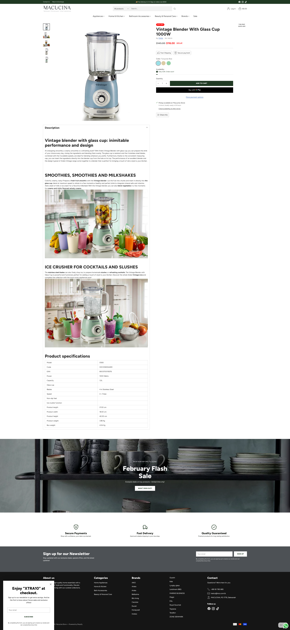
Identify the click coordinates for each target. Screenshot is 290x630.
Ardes (134, 590)
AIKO (134, 583)
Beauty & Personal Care (103, 594)
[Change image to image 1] (46, 26)
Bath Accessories (100, 590)
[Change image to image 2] (46, 35)
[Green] (169, 63)
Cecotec (135, 602)
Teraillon (173, 613)
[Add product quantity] (166, 83)
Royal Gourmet (175, 605)
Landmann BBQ (175, 589)
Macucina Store (61, 624)
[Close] (50, 584)
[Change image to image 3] (46, 43)
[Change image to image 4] (46, 51)
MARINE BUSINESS (177, 593)
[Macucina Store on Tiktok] (246, 2)
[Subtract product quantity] (158, 83)
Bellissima (135, 594)
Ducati (134, 606)
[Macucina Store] (57, 9)
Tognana (173, 609)
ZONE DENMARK (176, 617)
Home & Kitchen (100, 586)
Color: (164, 59)
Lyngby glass (175, 585)
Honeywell (136, 610)
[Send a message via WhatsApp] (286, 626)
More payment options (194, 97)
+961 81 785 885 (217, 589)
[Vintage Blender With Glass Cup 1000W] (101, 72)
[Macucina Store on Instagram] (243, 2)
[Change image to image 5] (46, 59)
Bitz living (135, 598)
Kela (171, 582)
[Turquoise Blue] (158, 63)
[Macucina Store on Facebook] (239, 2)
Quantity (159, 79)
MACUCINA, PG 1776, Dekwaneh (223, 597)
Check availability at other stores (169, 108)
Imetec (134, 614)
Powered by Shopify (75, 624)
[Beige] (163, 63)
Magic (172, 597)
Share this (164, 115)
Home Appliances (100, 583)
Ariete (160, 38)
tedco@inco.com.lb (218, 593)
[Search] (174, 8)
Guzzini (172, 578)
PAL (171, 601)
